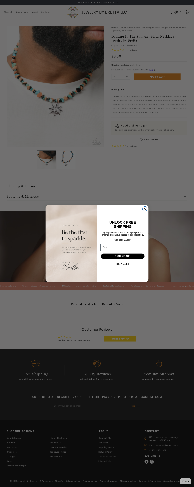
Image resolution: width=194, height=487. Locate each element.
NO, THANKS (123, 264)
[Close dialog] (144, 208)
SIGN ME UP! (123, 256)
